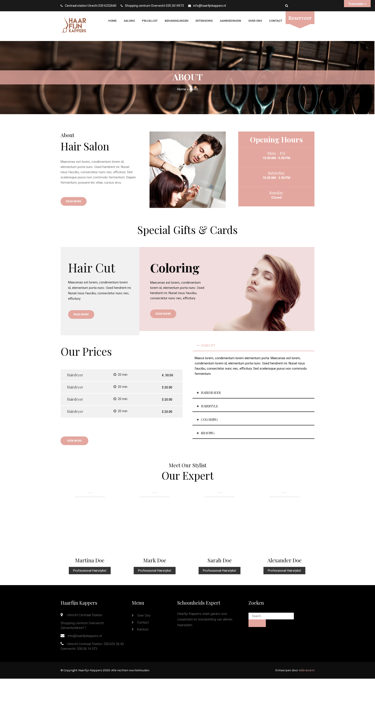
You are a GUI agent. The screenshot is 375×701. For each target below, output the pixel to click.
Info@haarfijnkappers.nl (85, 636)
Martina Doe (89, 560)
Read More (73, 201)
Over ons (255, 20)
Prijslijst (150, 20)
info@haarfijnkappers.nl (209, 5)
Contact (275, 20)
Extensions (204, 20)
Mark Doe (154, 560)
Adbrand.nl (306, 670)
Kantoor (143, 629)
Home (112, 20)
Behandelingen (176, 20)
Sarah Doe (219, 560)
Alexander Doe (284, 560)
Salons (129, 20)
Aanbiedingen (230, 20)
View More (74, 440)
